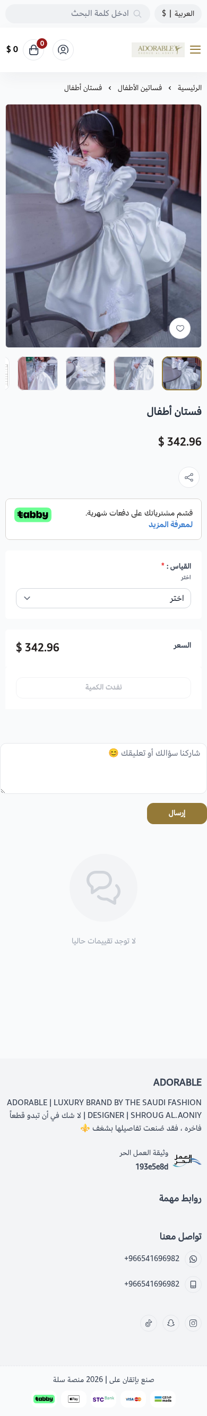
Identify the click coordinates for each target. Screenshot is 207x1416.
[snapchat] (170, 1323)
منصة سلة (68, 1379)
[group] (103, 225)
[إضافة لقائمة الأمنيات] (180, 328)
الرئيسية (190, 87)
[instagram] (193, 1323)
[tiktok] (148, 1323)
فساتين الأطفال (140, 87)
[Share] (189, 477)
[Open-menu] (197, 50)
